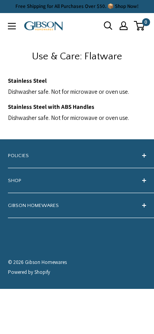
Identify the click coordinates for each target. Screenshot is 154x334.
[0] (140, 25)
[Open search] (108, 25)
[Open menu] (12, 26)
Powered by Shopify (29, 272)
